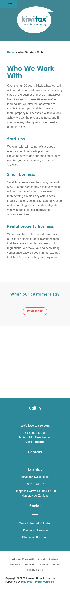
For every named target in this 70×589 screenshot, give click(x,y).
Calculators (30, 565)
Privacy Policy (35, 570)
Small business (21, 175)
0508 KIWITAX (35, 483)
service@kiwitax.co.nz (35, 476)
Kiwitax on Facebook (35, 537)
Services (53, 559)
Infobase (15, 565)
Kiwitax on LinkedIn (35, 530)
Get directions (35, 441)
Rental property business (30, 227)
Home (11, 52)
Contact (44, 565)
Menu (10, 4)
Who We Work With (23, 559)
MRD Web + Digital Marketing (37, 582)
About (41, 559)
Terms (56, 565)
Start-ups (16, 139)
